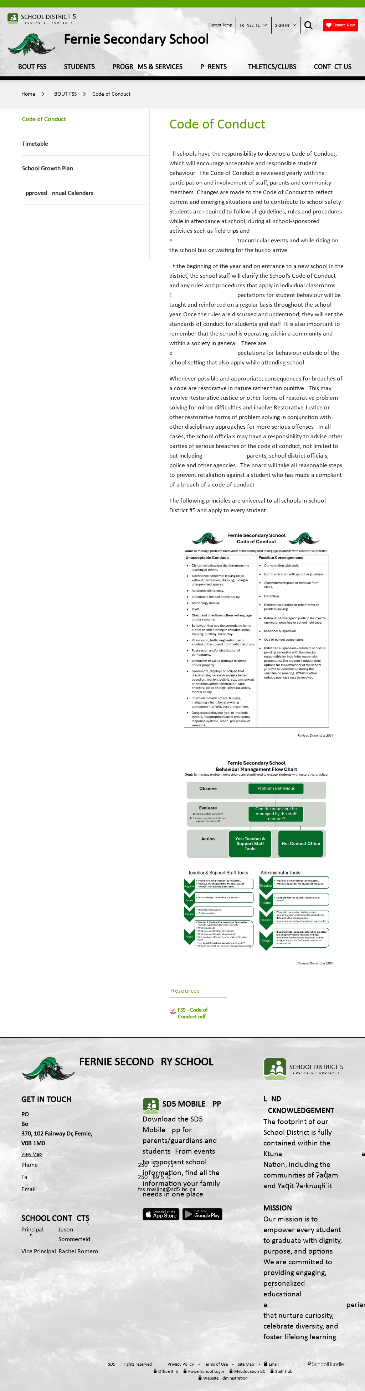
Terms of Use (216, 1364)
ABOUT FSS (30, 67)
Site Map (246, 1364)
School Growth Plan (47, 168)
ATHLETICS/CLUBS (270, 67)
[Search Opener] (308, 25)
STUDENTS (79, 67)
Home (28, 94)
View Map (31, 1154)
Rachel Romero (78, 1251)
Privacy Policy (181, 1364)
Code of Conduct (111, 94)
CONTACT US (332, 67)
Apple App (162, 1214)
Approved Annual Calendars (57, 193)
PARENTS (213, 67)
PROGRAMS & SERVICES (147, 67)
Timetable (35, 144)
